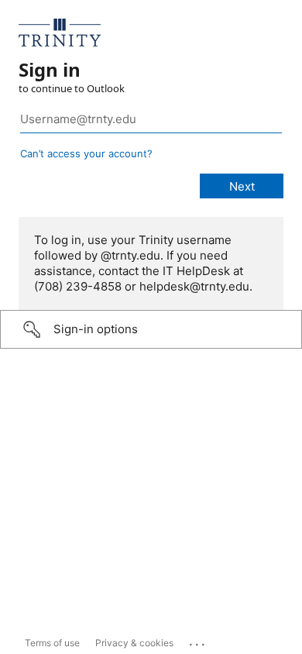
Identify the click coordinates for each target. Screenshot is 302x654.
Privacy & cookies (134, 643)
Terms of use (52, 643)
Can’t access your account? (86, 153)
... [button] (198, 641)
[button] (151, 329)
